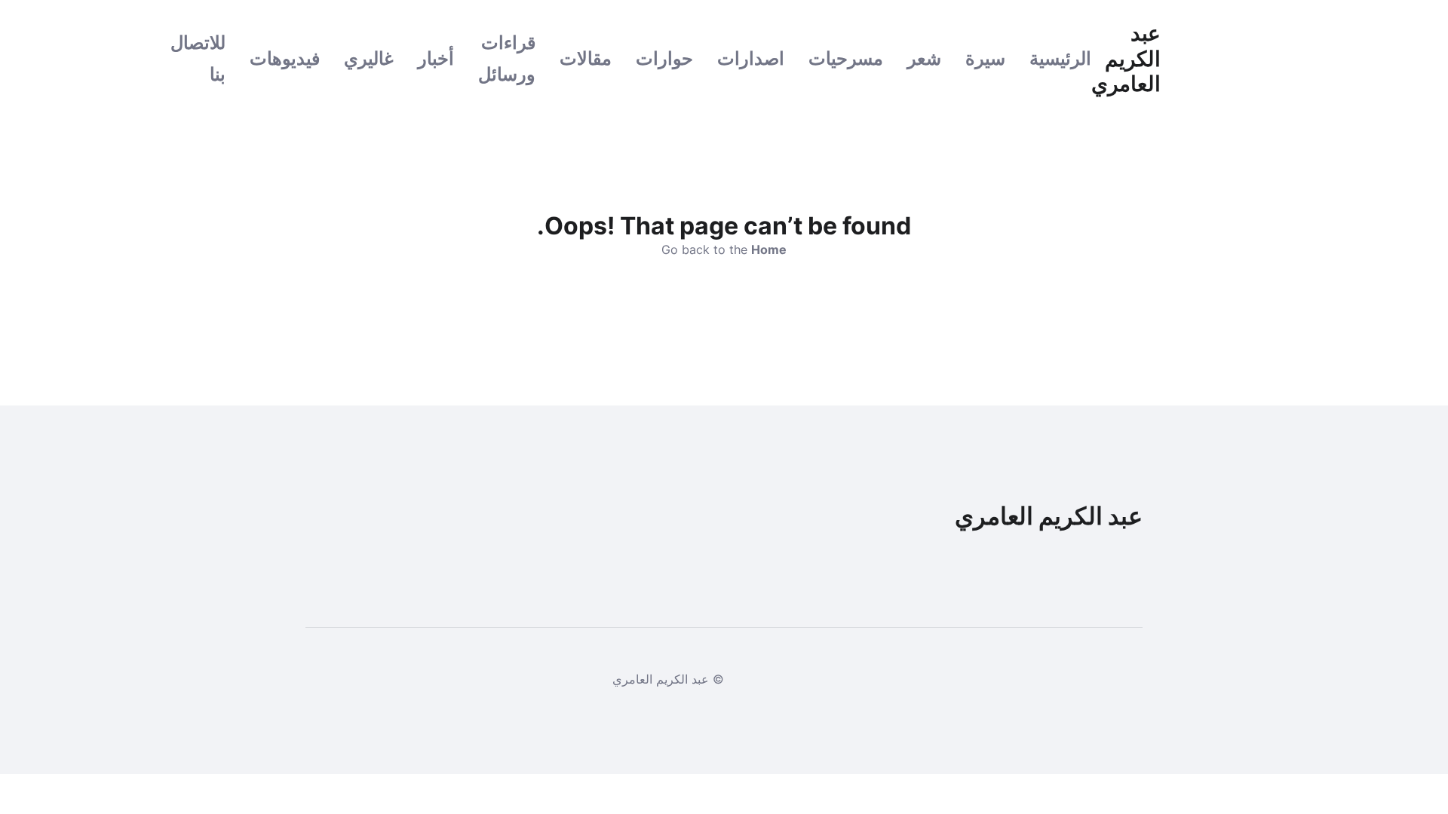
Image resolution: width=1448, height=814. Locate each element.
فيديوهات (285, 58)
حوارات (664, 58)
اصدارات (750, 58)
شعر (924, 58)
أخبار (436, 58)
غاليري (369, 58)
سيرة (985, 58)
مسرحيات (845, 58)
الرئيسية (1060, 58)
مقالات (586, 58)
